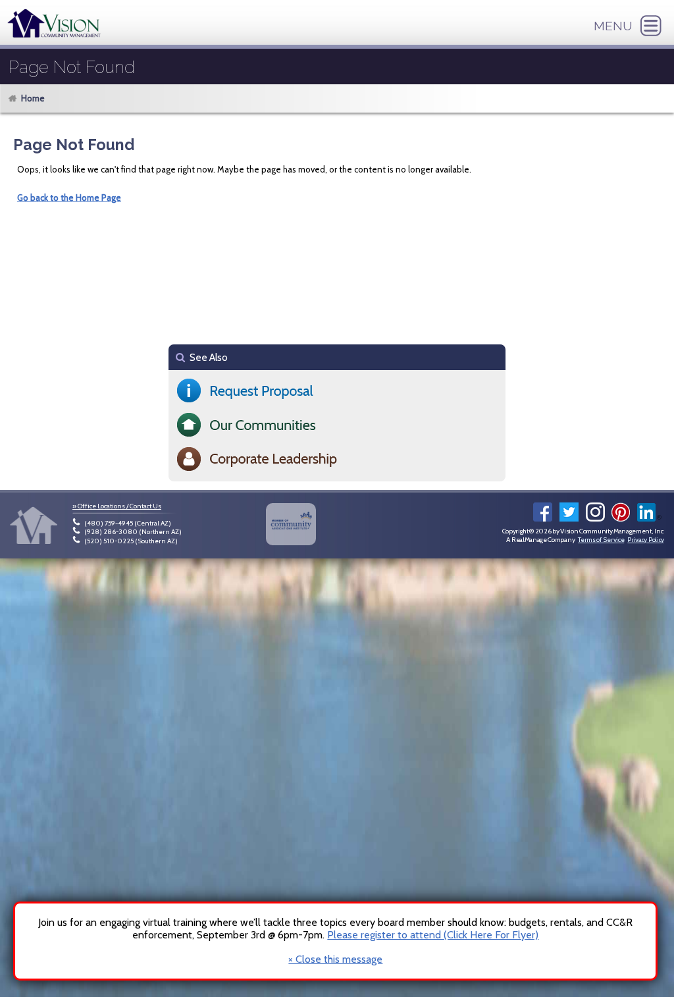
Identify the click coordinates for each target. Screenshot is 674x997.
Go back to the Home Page (69, 197)
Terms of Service (601, 539)
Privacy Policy (645, 539)
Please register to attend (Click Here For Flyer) (432, 935)
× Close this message (335, 959)
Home (33, 98)
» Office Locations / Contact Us (116, 506)
